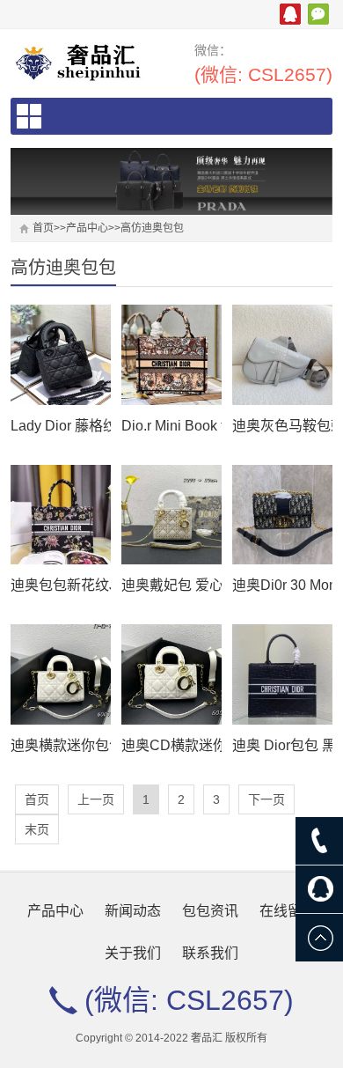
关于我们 (133, 953)
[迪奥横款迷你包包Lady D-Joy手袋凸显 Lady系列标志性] (60, 674)
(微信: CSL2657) (263, 74)
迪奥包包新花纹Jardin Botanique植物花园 (60, 585)
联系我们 (210, 953)
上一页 (95, 799)
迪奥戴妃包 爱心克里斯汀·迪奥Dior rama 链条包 (171, 585)
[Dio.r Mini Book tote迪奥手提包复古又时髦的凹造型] (171, 354)
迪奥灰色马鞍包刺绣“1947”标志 (282, 425)
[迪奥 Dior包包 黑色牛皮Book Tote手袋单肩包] (282, 674)
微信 (318, 14)
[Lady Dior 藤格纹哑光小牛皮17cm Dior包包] (60, 354)
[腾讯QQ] (319, 889)
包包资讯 (210, 910)
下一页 (266, 799)
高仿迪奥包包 (152, 228)
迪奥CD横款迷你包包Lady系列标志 (171, 745)
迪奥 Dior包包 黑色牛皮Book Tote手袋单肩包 (282, 745)
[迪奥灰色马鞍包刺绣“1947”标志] (282, 354)
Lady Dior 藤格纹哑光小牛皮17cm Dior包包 (60, 425)
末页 (37, 829)
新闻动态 (133, 910)
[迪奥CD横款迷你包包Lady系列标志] (171, 674)
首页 (43, 228)
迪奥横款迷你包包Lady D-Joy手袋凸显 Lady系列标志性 (60, 745)
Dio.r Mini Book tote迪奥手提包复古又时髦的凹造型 (171, 425)
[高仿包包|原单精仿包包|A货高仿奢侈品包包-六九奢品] (84, 61)
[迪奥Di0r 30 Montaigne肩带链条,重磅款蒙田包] (282, 514)
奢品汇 (290, 14)
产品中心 (87, 228)
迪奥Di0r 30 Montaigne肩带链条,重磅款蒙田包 (282, 585)
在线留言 (287, 910)
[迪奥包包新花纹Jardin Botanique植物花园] (60, 514)
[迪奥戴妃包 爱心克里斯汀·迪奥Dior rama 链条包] (171, 514)
